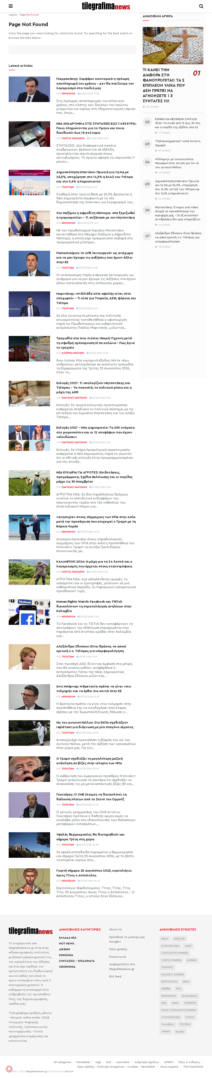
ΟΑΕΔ (175, 1003)
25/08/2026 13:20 (98, 353)
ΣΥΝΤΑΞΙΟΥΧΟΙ (170, 1017)
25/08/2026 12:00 (89, 532)
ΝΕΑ (163, 1003)
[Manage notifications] (9, 1069)
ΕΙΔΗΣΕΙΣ (167, 967)
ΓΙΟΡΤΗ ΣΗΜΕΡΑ (171, 960)
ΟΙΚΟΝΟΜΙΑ (67, 966)
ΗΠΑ (178, 989)
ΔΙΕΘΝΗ (64, 949)
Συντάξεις (167, 1024)
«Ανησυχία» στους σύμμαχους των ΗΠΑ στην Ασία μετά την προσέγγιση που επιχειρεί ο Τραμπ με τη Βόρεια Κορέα (96, 521)
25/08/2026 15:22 (89, 93)
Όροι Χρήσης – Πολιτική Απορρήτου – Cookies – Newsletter (116, 1066)
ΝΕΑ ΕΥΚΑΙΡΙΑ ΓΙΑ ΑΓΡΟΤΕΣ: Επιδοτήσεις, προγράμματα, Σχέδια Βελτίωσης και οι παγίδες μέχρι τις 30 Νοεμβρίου (94, 477)
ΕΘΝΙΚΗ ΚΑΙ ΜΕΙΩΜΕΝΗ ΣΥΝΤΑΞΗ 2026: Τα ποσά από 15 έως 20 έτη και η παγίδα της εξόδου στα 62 (177, 123)
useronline (122, 1062)
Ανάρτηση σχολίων (147, 1062)
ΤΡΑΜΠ (165, 1032)
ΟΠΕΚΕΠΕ (190, 1003)
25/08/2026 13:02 (101, 487)
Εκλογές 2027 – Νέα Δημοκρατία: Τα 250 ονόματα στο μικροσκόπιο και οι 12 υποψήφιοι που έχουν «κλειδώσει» (95, 432)
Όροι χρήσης (118, 949)
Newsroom (68, 93)
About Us (115, 929)
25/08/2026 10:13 (88, 657)
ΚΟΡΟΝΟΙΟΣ (168, 996)
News (164, 939)
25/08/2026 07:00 (88, 805)
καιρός (180, 1032)
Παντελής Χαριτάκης (74, 398)
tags (98, 1062)
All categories (62, 1062)
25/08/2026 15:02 (98, 138)
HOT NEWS (66, 943)
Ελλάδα (165, 989)
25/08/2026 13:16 (100, 442)
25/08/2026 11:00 (89, 617)
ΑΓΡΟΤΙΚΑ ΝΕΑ (170, 946)
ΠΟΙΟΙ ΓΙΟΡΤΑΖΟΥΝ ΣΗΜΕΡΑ (178, 1010)
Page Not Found (29, 14)
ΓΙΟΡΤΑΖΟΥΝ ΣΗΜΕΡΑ (174, 953)
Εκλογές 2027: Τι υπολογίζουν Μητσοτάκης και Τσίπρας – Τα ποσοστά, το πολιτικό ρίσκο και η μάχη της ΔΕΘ (94, 387)
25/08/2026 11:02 (98, 572)
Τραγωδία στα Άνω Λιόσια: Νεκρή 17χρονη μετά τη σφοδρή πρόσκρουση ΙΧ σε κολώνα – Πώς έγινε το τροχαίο (95, 343)
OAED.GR (179, 939)
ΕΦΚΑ (186, 982)
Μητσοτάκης (189, 996)
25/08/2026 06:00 (88, 845)
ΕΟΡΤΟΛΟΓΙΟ (169, 982)
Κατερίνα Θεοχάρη (73, 353)
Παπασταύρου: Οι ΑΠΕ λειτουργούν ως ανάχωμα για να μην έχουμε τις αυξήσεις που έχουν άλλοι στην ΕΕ (94, 257)
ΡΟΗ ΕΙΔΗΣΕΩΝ (193, 1066)
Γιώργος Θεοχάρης (73, 138)
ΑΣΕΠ (188, 946)
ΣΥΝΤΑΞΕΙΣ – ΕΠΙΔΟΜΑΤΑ (77, 961)
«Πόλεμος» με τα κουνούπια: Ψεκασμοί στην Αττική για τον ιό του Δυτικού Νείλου (177, 163)
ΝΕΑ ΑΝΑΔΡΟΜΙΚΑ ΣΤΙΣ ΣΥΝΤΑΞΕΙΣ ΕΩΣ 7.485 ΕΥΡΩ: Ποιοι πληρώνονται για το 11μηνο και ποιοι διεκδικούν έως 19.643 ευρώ (96, 128)
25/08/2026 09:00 (88, 733)
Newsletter (83, 1062)
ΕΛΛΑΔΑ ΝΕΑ (67, 937)
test (108, 1062)
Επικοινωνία (117, 956)
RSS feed (115, 976)
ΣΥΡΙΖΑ (190, 1017)
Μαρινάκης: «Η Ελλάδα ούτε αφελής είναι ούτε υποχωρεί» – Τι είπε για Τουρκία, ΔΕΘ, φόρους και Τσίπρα (96, 298)
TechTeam (68, 187)
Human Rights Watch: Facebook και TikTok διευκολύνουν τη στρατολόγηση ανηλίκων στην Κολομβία (94, 606)
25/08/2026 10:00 (90, 697)
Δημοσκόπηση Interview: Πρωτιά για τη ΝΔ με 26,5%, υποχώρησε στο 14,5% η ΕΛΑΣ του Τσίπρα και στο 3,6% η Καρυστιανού (94, 176)
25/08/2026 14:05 (88, 308)
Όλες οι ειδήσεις (189, 1062)
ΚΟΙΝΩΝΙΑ (66, 955)
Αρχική (13, 14)
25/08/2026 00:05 (90, 881)
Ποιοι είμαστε (169, 1066)
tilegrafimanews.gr (36, 1071)
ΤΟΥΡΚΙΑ (185, 1024)
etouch (69, 1071)
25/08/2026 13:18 (101, 398)
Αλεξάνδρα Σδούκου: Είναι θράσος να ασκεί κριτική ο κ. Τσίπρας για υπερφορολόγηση (178, 237)
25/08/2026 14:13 (89, 223)
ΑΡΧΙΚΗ (168, 1062)
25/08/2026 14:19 (87, 187)
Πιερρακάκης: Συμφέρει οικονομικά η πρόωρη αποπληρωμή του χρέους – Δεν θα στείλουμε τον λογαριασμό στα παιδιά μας (95, 83)
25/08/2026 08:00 (88, 769)
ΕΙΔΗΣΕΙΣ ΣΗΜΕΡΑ (172, 974)
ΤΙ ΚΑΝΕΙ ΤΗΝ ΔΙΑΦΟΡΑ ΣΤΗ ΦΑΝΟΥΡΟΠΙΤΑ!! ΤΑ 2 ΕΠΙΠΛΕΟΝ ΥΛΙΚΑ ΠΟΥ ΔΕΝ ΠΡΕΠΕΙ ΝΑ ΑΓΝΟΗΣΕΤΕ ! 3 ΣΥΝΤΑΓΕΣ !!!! (164, 85)
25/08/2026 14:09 (88, 268)
